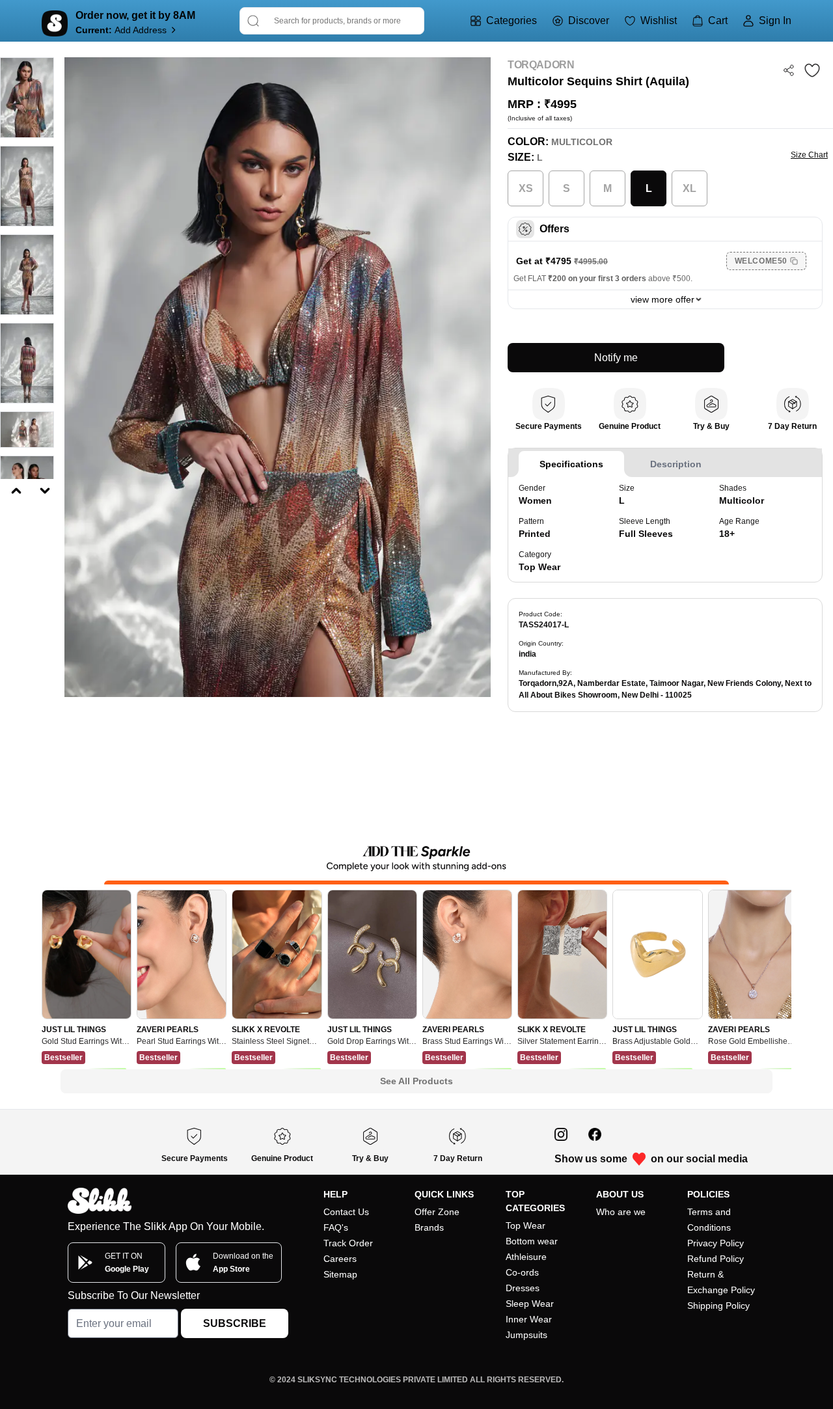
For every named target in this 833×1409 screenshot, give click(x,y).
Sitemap (340, 1274)
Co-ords (522, 1272)
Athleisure (526, 1257)
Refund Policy (715, 1258)
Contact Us (346, 1212)
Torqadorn (541, 64)
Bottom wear (532, 1241)
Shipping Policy (718, 1305)
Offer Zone (437, 1212)
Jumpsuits (526, 1335)
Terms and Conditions (709, 1220)
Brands (429, 1227)
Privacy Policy (715, 1243)
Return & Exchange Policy (721, 1282)
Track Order (348, 1243)
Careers (340, 1258)
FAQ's (335, 1227)
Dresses (522, 1288)
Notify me (616, 357)
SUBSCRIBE (234, 1323)
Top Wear (525, 1225)
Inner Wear (529, 1319)
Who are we (621, 1212)
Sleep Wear (530, 1303)
